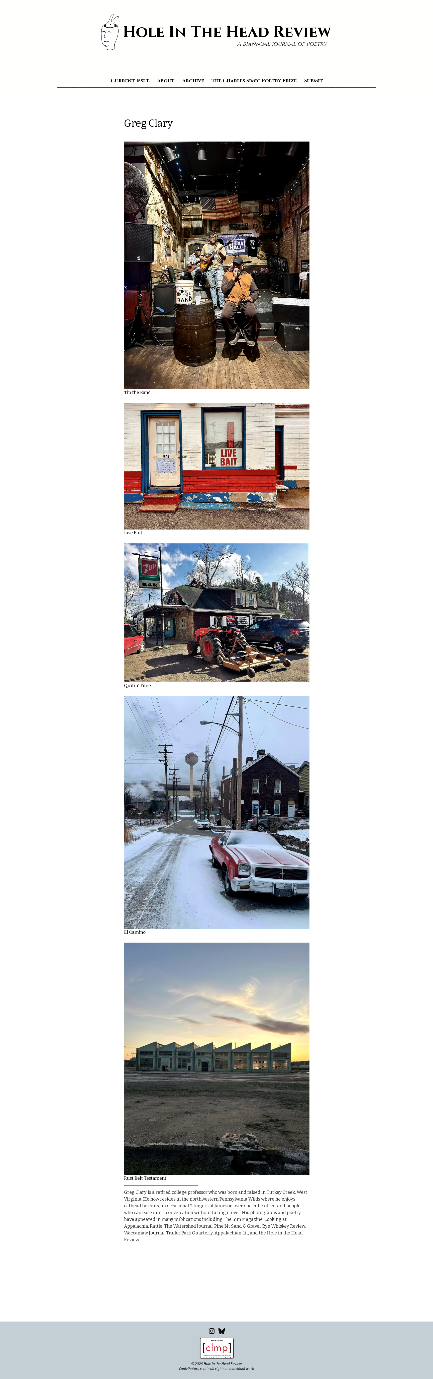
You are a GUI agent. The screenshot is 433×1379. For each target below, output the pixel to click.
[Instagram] (211, 1331)
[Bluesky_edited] (222, 1331)
